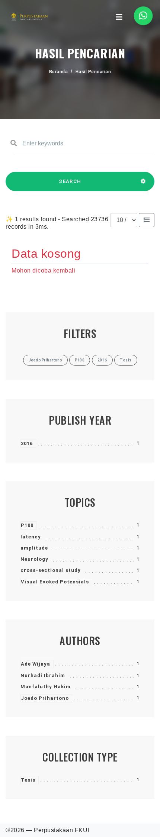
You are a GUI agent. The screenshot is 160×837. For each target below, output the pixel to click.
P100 (27, 525)
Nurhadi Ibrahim (42, 675)
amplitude (34, 548)
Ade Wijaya (35, 664)
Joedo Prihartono (45, 698)
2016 (27, 443)
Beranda (58, 71)
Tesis (28, 780)
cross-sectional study (50, 570)
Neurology (34, 559)
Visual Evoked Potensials (55, 582)
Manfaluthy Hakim (45, 686)
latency (30, 537)
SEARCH (70, 181)
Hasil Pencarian (93, 71)
